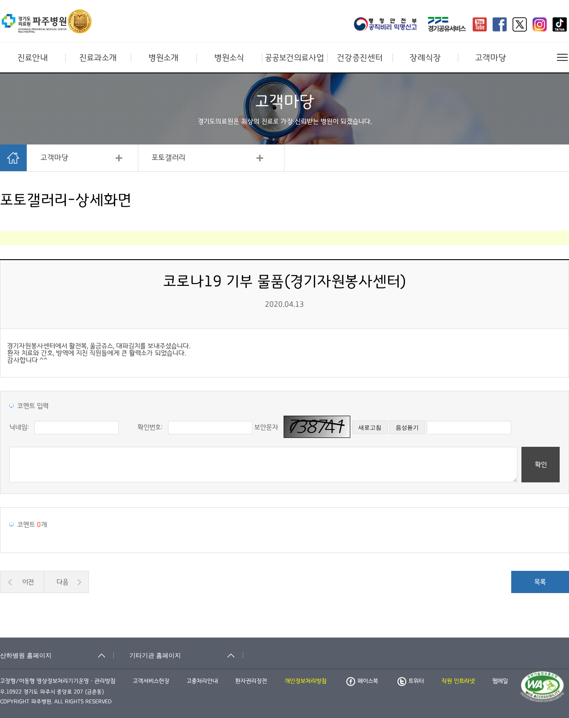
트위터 (416, 681)
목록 (540, 582)
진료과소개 (98, 57)
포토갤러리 (168, 158)
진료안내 (32, 57)
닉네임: (19, 427)
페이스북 (367, 681)
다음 (62, 582)
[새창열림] (388, 25)
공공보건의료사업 (294, 57)
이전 (28, 582)
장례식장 (425, 57)
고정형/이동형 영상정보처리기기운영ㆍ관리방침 (58, 681)
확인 (541, 464)
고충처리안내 (202, 681)
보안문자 (266, 427)
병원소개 (163, 57)
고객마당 (490, 57)
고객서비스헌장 (151, 681)
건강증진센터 (360, 57)
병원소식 (229, 57)
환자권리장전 (251, 681)
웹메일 (500, 681)
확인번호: (150, 427)
